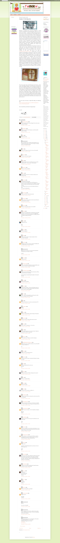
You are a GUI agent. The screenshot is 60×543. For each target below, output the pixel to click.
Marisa (24, 351)
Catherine (24, 180)
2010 (45, 137)
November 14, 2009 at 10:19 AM (25, 176)
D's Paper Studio (25, 263)
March (46, 202)
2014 (45, 131)
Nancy (24, 312)
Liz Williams (24, 128)
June (46, 198)
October (46, 191)
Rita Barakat (24, 394)
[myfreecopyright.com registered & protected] (46, 80)
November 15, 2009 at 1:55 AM (25, 423)
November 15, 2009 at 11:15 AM (25, 467)
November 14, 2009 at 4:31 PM (25, 303)
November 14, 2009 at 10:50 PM (25, 391)
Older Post (39, 528)
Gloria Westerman (25, 401)
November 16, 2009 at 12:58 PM (25, 498)
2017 (45, 130)
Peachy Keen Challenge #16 (47, 153)
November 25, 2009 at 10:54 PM (25, 524)
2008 (45, 208)
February (46, 204)
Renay (23, 173)
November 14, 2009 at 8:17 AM (25, 132)
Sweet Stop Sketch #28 (46, 170)
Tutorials (19, 14)
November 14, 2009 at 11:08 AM (25, 226)
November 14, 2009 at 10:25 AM (25, 195)
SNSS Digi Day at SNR (46, 167)
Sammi (24, 323)
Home (11, 14)
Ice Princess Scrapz (25, 434)
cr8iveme (24, 442)
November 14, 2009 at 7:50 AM (25, 125)
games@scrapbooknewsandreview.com (25, 51)
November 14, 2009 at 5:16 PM (25, 309)
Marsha (24, 383)
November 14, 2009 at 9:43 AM (25, 151)
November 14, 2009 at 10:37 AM (25, 217)
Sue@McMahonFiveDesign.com (27, 342)
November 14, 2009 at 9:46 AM (25, 157)
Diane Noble (24, 454)
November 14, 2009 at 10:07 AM (25, 170)
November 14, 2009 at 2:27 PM (25, 260)
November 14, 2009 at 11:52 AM (25, 232)
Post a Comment (22, 526)
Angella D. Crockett (25, 121)
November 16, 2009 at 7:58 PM (25, 514)
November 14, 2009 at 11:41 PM (25, 414)
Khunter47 (24, 336)
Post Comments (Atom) (26, 529)
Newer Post (21, 528)
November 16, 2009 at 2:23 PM (25, 506)
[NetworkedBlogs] (46, 54)
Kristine (24, 211)
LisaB (23, 363)
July (46, 197)
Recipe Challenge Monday (47, 145)
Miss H (24, 389)
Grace (23, 293)
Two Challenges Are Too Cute (47, 160)
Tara (23, 377)
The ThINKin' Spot (45, 40)
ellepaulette (24, 167)
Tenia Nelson (24, 192)
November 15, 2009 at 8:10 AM (25, 439)
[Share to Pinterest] (35, 117)
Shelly (23, 235)
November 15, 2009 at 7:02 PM (25, 476)
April (46, 201)
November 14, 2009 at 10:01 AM (25, 164)
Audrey (24, 371)
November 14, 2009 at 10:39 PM (25, 385)
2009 (45, 138)
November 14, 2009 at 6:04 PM (25, 320)
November (46, 142)
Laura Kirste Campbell (26, 270)
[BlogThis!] (33, 117)
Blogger (34, 537)
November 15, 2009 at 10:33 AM (25, 460)
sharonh (24, 257)
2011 (45, 135)
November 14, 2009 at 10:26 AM (25, 202)
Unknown (24, 205)
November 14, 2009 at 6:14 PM (25, 326)
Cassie (23, 280)
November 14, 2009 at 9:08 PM (25, 360)
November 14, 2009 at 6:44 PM (25, 333)
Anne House (24, 198)
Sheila (23, 160)
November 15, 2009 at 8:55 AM (25, 451)
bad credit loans (23, 522)
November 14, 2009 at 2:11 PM (25, 254)
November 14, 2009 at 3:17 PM (25, 297)
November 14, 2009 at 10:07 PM (25, 374)
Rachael (24, 229)
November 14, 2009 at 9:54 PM (25, 368)
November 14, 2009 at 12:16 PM (25, 239)
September (46, 193)
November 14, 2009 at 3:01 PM (25, 290)
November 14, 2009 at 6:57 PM (25, 339)
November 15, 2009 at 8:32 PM (25, 490)
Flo (23, 300)
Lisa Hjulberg (25, 417)
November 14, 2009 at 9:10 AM (25, 138)
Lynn (23, 329)
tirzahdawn (24, 306)
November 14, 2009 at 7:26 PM (25, 353)
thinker (24, 286)
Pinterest (15, 14)
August (46, 195)
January (46, 206)
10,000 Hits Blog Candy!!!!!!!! (47, 178)
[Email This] (32, 117)
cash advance (23, 521)
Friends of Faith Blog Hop (47, 157)
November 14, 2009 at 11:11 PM (25, 398)
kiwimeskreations (25, 408)
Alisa (23, 135)
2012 (45, 134)
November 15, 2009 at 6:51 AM (25, 431)
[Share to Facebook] (34, 117)
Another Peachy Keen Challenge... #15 (47, 174)
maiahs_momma (25, 493)
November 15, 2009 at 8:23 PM (25, 484)
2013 (45, 133)
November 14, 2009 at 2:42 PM (25, 267)
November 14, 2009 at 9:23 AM (25, 145)
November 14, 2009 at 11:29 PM (25, 405)
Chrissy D (23, 154)
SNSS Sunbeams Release (47, 188)
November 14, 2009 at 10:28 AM (25, 208)
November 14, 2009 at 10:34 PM (25, 380)
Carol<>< (24, 470)
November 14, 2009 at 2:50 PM (25, 277)
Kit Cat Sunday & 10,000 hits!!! (46, 185)
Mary (23, 220)
